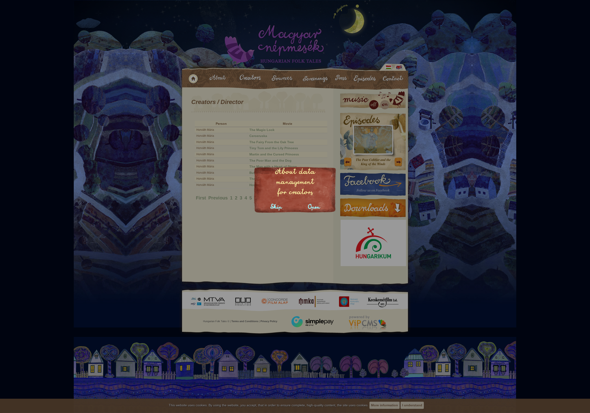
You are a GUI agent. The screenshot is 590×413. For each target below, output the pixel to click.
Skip (276, 207)
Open (314, 207)
